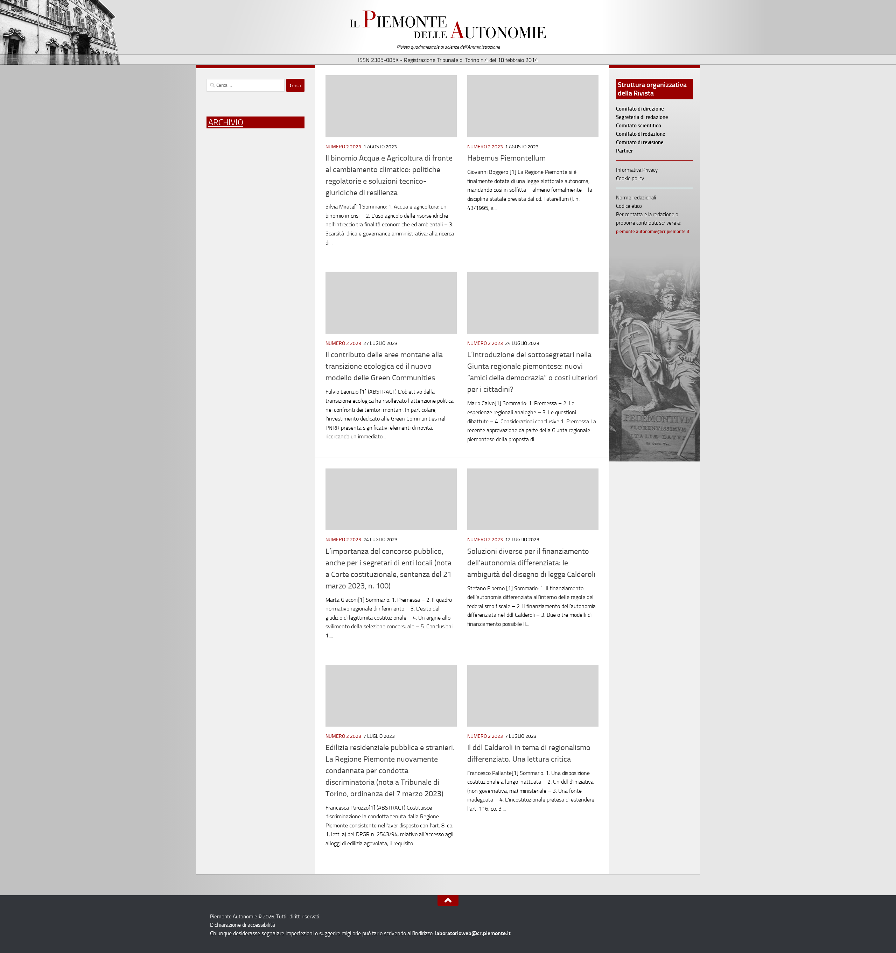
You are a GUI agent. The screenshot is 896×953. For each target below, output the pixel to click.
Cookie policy (630, 178)
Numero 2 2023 (343, 147)
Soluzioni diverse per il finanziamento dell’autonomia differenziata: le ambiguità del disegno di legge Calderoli (531, 563)
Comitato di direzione (640, 109)
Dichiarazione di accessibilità (242, 925)
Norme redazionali (636, 198)
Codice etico (629, 206)
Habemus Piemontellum (506, 158)
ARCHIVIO (225, 122)
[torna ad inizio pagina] (448, 900)
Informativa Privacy (637, 170)
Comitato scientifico (638, 125)
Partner (624, 151)
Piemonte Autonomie (448, 24)
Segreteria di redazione (642, 117)
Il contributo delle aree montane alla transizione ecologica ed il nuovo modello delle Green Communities (384, 366)
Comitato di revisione (640, 142)
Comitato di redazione (640, 134)
